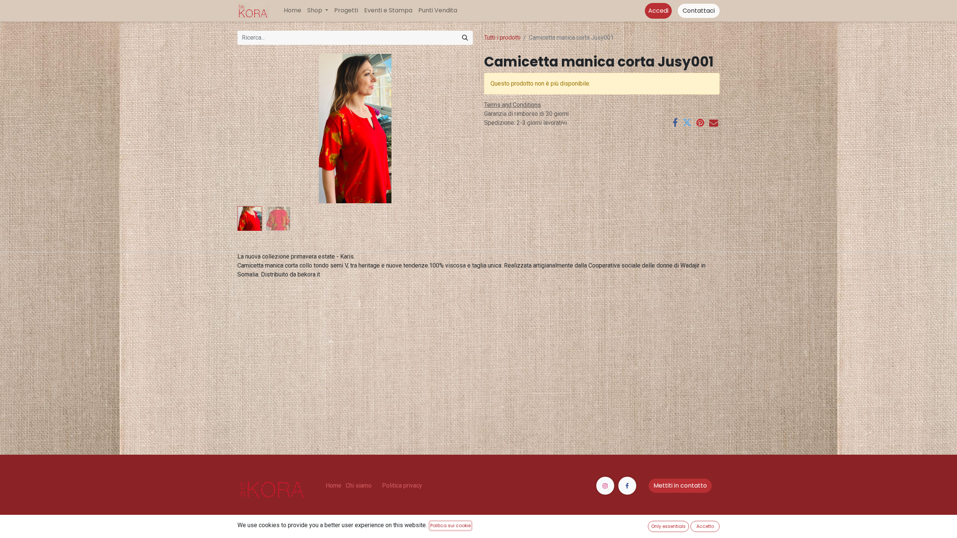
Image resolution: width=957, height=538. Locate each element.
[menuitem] (292, 10)
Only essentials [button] (668, 526)
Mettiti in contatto (680, 485)
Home (333, 485)
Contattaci (699, 10)
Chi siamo (359, 485)
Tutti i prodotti (502, 37)
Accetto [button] (705, 526)
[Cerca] (465, 38)
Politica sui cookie (450, 525)
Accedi (658, 10)
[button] (255, 128)
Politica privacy (402, 485)
